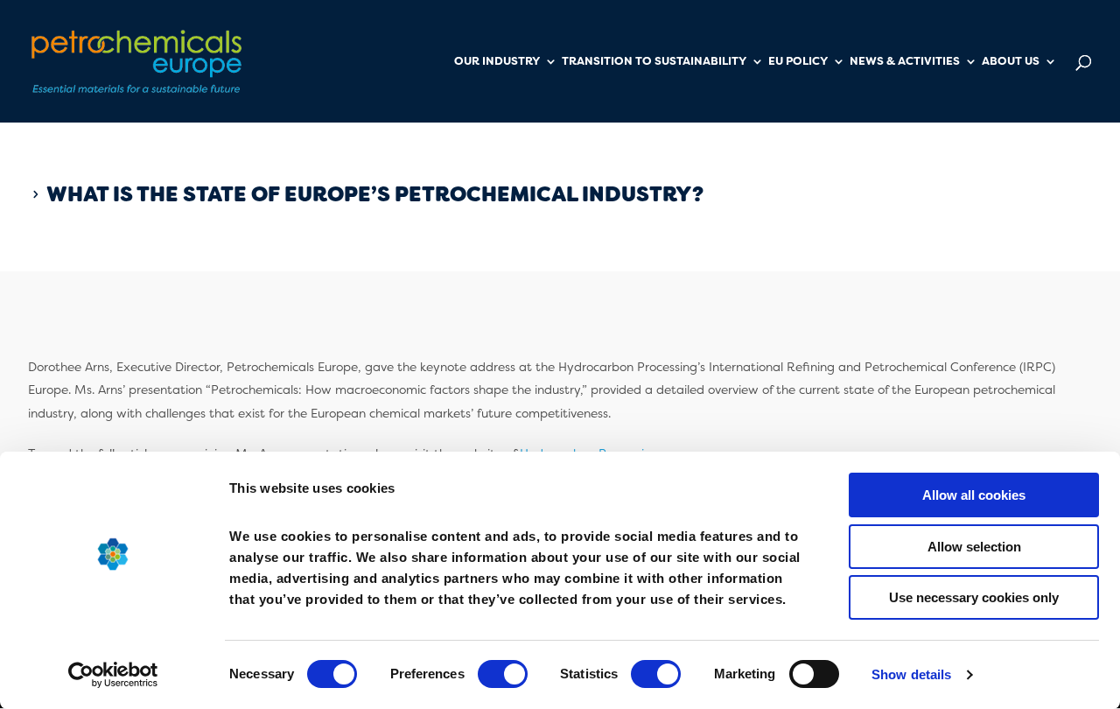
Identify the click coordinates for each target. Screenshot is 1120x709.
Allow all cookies (974, 495)
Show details (911, 674)
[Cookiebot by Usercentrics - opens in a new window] (113, 675)
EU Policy (798, 61)
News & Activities (905, 61)
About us (1011, 61)
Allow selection (974, 546)
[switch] (503, 674)
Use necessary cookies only (974, 597)
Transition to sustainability (654, 61)
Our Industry (497, 61)
